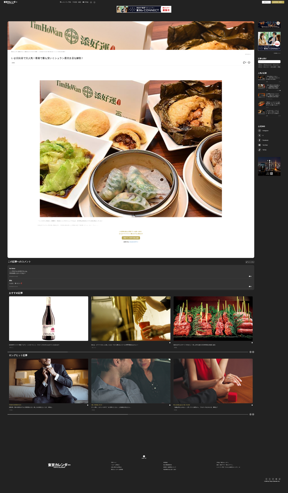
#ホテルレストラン (268, 64)
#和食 (279, 67)
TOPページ (113, 462)
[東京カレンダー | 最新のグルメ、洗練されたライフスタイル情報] (32, 2)
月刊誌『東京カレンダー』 (223, 462)
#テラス (260, 67)
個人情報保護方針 (167, 464)
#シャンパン (276, 64)
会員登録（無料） (278, 2)
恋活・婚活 (77, 2)
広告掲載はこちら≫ (277, 53)
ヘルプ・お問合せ (115, 464)
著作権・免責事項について (169, 467)
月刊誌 (86, 2)
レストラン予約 (66, 2)
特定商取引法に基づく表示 (169, 469)
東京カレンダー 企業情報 (117, 469)
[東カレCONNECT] (144, 9)
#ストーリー (266, 67)
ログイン (266, 2)
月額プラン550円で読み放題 (131, 238)
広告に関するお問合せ (116, 467)
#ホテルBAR (273, 67)
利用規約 (165, 462)
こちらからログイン (133, 242)
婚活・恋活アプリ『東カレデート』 (225, 464)
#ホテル (260, 64)
